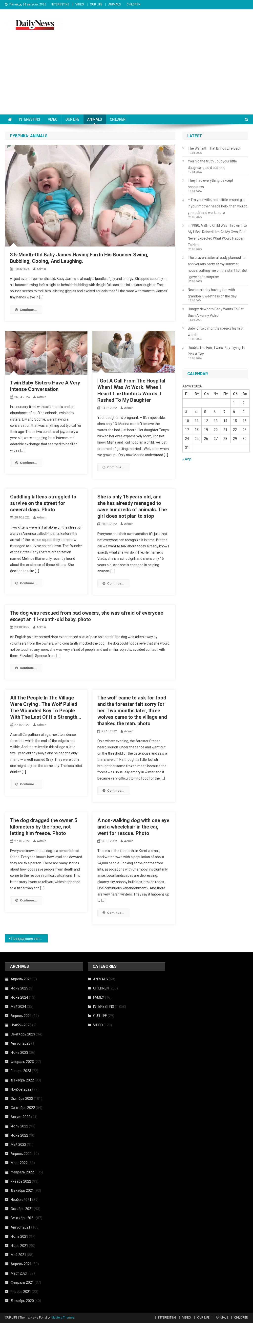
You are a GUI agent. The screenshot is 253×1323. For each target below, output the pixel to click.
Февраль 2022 (22, 1172)
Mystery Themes (62, 1317)
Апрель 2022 (21, 1154)
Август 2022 (20, 1117)
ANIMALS (114, 4)
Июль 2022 (19, 1126)
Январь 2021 (21, 1292)
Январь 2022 (21, 1181)
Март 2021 (19, 1273)
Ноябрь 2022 (21, 1089)
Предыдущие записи (28, 939)
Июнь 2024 (19, 997)
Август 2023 (20, 1043)
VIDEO (79, 4)
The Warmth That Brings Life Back (214, 148)
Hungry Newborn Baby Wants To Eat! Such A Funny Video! (216, 312)
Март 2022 (19, 1163)
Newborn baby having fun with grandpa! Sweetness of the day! (212, 293)
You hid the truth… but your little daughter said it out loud (212, 164)
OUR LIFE (96, 4)
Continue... (28, 310)
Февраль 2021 (22, 1282)
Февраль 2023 (22, 1062)
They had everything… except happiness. (210, 184)
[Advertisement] (126, 77)
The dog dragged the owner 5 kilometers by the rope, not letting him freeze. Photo (43, 826)
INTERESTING (60, 4)
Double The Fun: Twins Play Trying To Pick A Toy (216, 351)
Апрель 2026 (21, 979)
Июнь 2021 (19, 1246)
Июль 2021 (19, 1236)
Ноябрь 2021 (21, 1200)
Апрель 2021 (21, 1264)
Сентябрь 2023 (23, 1034)
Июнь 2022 (19, 1135)
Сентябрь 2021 (23, 1218)
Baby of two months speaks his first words (215, 331)
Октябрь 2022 (22, 1098)
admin (41, 269)
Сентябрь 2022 (23, 1108)
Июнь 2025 (19, 988)
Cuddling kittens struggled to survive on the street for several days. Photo (43, 503)
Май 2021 (18, 1255)
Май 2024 (18, 1007)
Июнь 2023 (19, 1052)
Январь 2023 (21, 1071)
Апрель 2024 (21, 1016)
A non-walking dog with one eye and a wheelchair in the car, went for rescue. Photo (133, 826)
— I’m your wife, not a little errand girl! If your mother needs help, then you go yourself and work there (218, 206)
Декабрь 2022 (22, 1080)
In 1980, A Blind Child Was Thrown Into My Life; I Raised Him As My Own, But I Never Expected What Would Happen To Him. (217, 235)
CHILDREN (133, 4)
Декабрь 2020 (22, 1301)
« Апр (186, 459)
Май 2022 (18, 1144)
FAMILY (98, 997)
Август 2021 (20, 1227)
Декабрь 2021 (22, 1190)
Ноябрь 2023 (21, 1025)
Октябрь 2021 (22, 1209)
